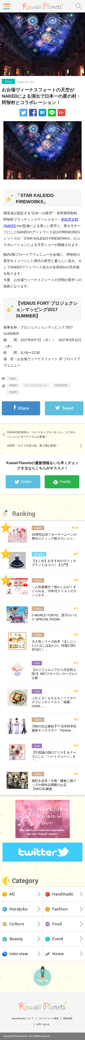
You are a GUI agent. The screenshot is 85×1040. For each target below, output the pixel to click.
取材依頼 (67, 1018)
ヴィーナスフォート (36, 385)
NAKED (10, 226)
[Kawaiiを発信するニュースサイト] (42, 6)
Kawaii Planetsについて (23, 1018)
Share (23, 408)
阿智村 (13, 392)
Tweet (67, 408)
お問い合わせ (43, 1024)
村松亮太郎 (69, 219)
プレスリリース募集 (48, 1018)
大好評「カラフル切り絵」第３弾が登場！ (32, 445)
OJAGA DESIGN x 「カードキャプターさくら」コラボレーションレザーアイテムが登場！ (41, 434)
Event (8, 81)
